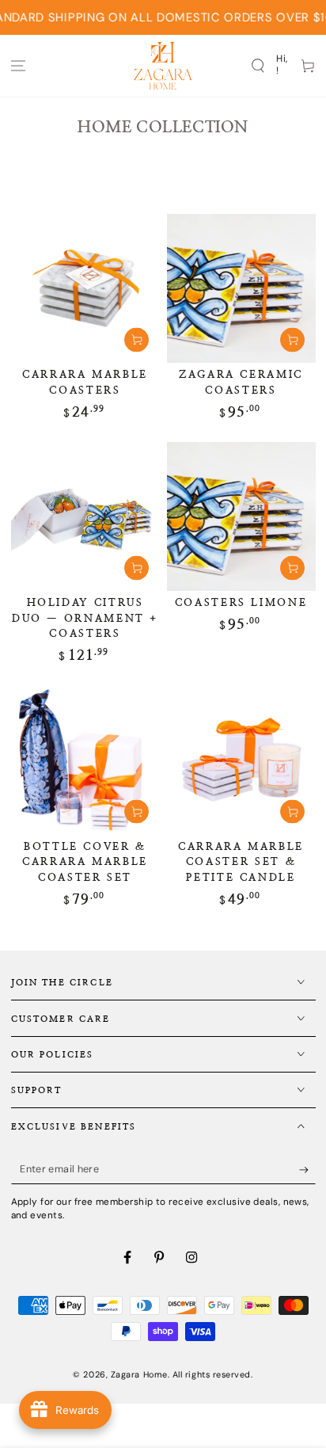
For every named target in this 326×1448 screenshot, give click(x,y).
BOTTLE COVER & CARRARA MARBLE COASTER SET (85, 862)
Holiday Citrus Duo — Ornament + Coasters (85, 618)
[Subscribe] (307, 1170)
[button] (257, 65)
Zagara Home (139, 1374)
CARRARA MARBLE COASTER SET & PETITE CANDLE (241, 862)
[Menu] (18, 65)
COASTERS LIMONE (241, 602)
